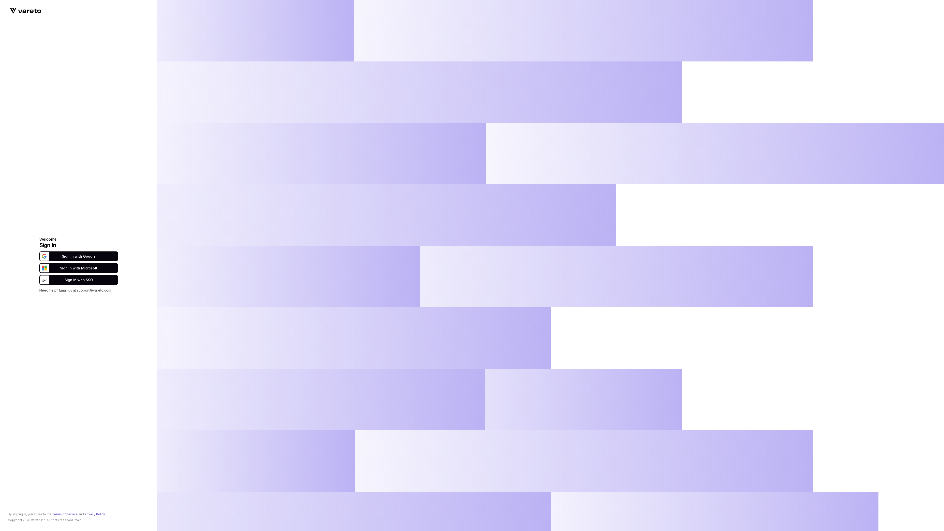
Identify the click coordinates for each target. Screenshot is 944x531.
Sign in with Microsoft (78, 268)
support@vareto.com (94, 290)
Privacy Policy (95, 514)
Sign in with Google (79, 256)
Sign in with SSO (79, 280)
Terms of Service (65, 514)
